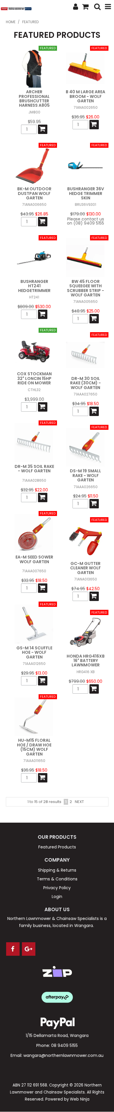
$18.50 (93, 404)
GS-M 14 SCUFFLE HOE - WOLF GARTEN (34, 652)
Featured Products (57, 847)
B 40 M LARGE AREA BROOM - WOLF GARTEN (85, 96)
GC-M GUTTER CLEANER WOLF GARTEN (85, 568)
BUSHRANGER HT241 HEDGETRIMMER (34, 286)
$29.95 (27, 673)
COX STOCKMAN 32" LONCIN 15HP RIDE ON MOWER (34, 378)
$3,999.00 (34, 399)
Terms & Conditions (57, 879)
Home (10, 22)
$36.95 (78, 117)
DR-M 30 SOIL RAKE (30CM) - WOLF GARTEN (85, 383)
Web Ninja (79, 1099)
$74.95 (78, 589)
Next (79, 801)
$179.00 (77, 214)
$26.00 (92, 117)
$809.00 (26, 307)
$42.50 (93, 589)
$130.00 (93, 214)
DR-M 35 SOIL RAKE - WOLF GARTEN (34, 469)
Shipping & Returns (57, 870)
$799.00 (77, 681)
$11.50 (93, 496)
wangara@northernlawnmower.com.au (63, 1055)
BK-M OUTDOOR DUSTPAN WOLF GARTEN (34, 193)
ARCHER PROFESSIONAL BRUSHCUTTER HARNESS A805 (34, 98)
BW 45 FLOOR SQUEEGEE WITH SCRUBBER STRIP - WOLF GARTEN (85, 288)
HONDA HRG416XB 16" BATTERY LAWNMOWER (86, 660)
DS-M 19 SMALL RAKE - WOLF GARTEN (85, 475)
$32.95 (27, 490)
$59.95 (34, 122)
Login (57, 896)
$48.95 (78, 311)
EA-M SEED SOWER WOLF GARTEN (34, 559)
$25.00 (93, 311)
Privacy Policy (57, 888)
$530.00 (43, 307)
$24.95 (80, 496)
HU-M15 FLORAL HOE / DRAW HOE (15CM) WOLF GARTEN (34, 747)
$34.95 (79, 404)
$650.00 (94, 681)
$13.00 (41, 673)
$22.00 (41, 490)
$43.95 (27, 214)
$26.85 (41, 214)
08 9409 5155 (64, 1045)
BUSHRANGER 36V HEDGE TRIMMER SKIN (85, 193)
